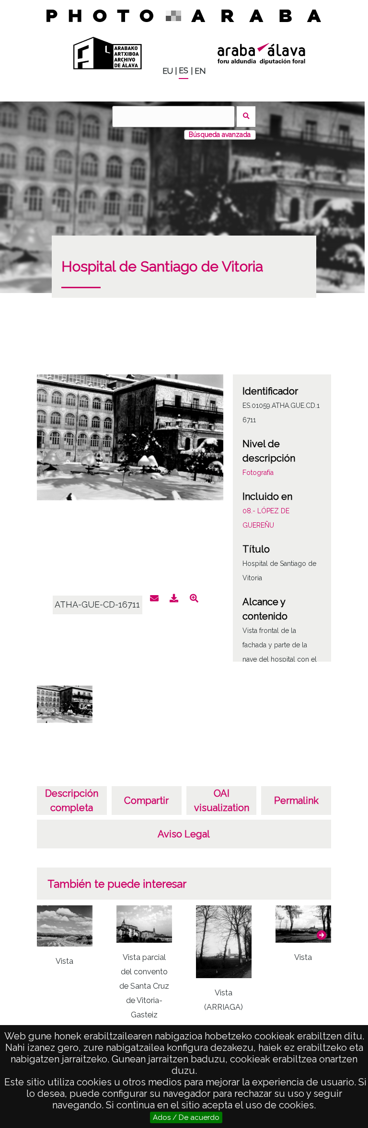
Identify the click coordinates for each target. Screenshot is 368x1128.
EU (167, 71)
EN (200, 71)
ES (183, 70)
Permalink (296, 800)
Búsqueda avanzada (220, 134)
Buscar (246, 116)
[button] (321, 935)
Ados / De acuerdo (186, 1117)
